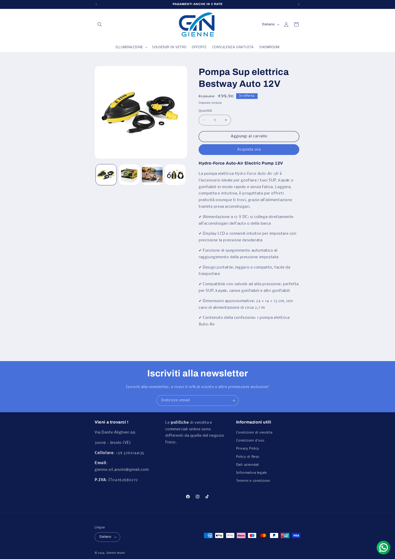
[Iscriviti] (233, 400)
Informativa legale (251, 473)
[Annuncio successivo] (299, 4)
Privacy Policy (247, 448)
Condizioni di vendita (254, 432)
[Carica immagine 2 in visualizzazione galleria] (129, 174)
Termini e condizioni (253, 481)
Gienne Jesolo (116, 553)
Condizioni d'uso (250, 440)
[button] (100, 24)
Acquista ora (249, 150)
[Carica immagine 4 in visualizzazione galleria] (175, 174)
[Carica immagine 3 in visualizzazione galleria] (152, 174)
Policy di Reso (247, 457)
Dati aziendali (247, 465)
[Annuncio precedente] (96, 4)
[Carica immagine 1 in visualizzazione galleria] (106, 174)
